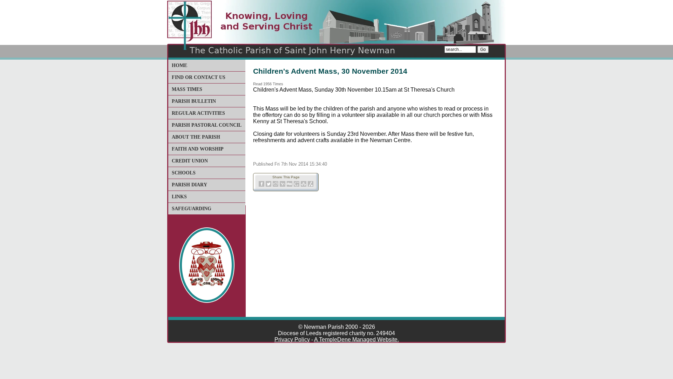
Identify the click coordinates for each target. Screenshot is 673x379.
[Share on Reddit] (275, 185)
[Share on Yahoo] (282, 185)
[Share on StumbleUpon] (303, 185)
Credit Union (190, 161)
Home (179, 65)
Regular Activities (198, 113)
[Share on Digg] (289, 185)
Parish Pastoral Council (207, 125)
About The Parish (196, 137)
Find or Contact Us (198, 77)
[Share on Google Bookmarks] (296, 185)
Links (179, 196)
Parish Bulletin (194, 101)
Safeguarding (191, 208)
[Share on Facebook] (261, 185)
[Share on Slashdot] (310, 185)
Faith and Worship (198, 149)
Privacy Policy (292, 340)
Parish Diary (189, 184)
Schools (184, 172)
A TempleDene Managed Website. (356, 340)
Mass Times (187, 89)
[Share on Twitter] (268, 185)
